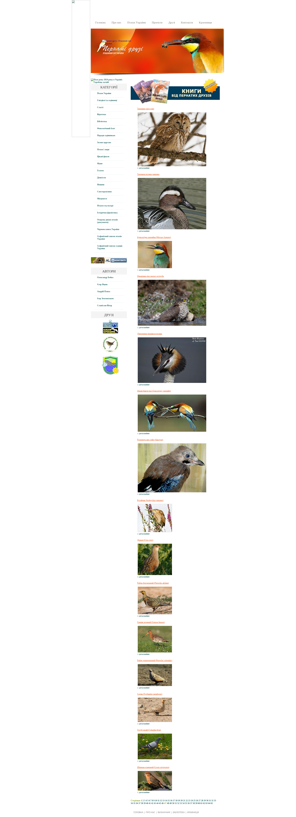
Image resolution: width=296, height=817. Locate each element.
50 (173, 803)
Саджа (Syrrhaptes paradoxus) (149, 694)
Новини (100, 184)
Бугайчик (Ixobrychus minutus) (150, 500)
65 (212, 803)
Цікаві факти (103, 156)
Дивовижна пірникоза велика (149, 334)
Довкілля (101, 177)
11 (158, 800)
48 (168, 803)
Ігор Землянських (105, 298)
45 (160, 803)
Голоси (100, 170)
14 (166, 800)
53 (181, 803)
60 (199, 803)
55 (186, 803)
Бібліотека (102, 121)
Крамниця (205, 22)
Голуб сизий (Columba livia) (149, 730)
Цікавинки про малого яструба (150, 276)
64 (209, 803)
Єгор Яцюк (102, 284)
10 (156, 800)
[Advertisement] (156, 7)
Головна (100, 22)
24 (192, 800)
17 (174, 800)
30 (207, 800)
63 (207, 803)
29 (205, 800)
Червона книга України (108, 229)
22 (187, 800)
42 (152, 803)
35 (134, 803)
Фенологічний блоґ (106, 128)
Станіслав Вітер (104, 305)
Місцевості (102, 198)
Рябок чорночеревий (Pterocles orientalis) (154, 660)
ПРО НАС (150, 812)
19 (179, 800)
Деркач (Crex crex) (145, 540)
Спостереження (104, 191)
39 (145, 803)
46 (163, 803)
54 (183, 803)
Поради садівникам (106, 135)
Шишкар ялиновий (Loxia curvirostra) (153, 767)
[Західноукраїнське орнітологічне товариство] (110, 352)
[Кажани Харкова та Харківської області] (110, 332)
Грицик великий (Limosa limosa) (151, 622)
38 (142, 803)
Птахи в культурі (105, 205)
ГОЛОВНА (138, 812)
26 (197, 800)
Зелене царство (104, 142)
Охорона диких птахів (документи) (107, 221)
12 (161, 800)
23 (189, 800)
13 (164, 800)
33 (215, 800)
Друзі (171, 22)
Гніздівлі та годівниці (107, 100)
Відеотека (101, 114)
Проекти (157, 22)
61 (201, 803)
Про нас (116, 22)
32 (212, 800)
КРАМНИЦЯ (193, 812)
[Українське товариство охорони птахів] (110, 322)
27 (200, 800)
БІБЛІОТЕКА (179, 812)
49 (171, 803)
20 (182, 800)
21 (184, 800)
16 (171, 800)
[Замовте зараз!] (175, 105)
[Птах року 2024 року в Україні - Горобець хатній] (109, 82)
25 (194, 800)
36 (137, 803)
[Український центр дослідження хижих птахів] (110, 327)
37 (139, 803)
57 (191, 803)
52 (178, 803)
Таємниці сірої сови (145, 109)
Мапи (99, 163)
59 (196, 803)
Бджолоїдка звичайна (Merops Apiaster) (154, 237)
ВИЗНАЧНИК (164, 812)
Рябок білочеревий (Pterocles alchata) (153, 583)
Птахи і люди (103, 149)
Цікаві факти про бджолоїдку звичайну (154, 391)
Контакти (187, 22)
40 (147, 803)
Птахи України (136, 22)
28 (202, 800)
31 (210, 800)
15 (169, 800)
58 (194, 803)
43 (155, 803)
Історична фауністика (107, 212)
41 (150, 803)
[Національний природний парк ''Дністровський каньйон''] (110, 374)
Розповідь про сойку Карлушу (150, 440)
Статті (100, 107)
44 (157, 803)
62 (204, 803)
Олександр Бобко (105, 277)
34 (132, 803)
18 (176, 800)
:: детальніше (143, 168)
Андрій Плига (103, 291)
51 (176, 803)
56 (189, 803)
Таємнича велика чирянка (148, 174)
